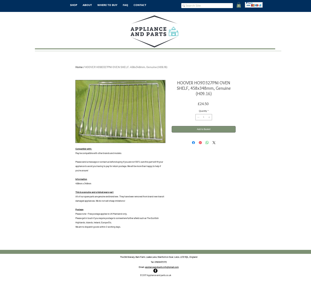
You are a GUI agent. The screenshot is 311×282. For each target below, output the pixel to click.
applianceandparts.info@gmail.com (162, 267)
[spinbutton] (204, 117)
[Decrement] (198, 117)
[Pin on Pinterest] (200, 142)
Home (79, 67)
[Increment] (209, 117)
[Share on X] (214, 142)
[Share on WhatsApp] (207, 142)
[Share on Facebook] (193, 142)
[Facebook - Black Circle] (155, 271)
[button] (238, 5)
